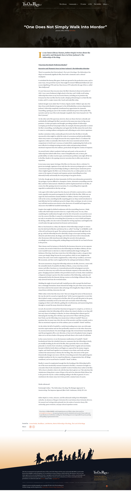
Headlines (41, 423)
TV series (83, 4)
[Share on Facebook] (33, 427)
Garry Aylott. (45, 487)
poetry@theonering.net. (45, 413)
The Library (63, 4)
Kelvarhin (72, 30)
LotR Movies (48, 423)
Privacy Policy (52, 487)
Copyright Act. (56, 478)
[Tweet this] (30, 427)
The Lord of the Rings (78, 423)
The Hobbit (97, 4)
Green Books (33, 423)
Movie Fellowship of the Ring (62, 423)
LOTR (90, 4)
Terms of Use (60, 487)
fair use (43, 478)
